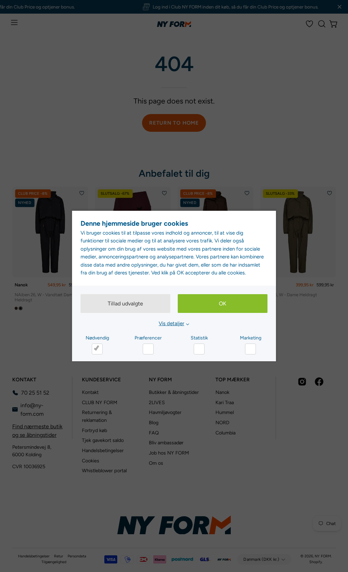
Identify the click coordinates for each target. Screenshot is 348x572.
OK (222, 303)
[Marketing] (250, 349)
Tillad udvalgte (125, 303)
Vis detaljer (171, 323)
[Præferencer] (148, 349)
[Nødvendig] (97, 349)
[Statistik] (199, 349)
